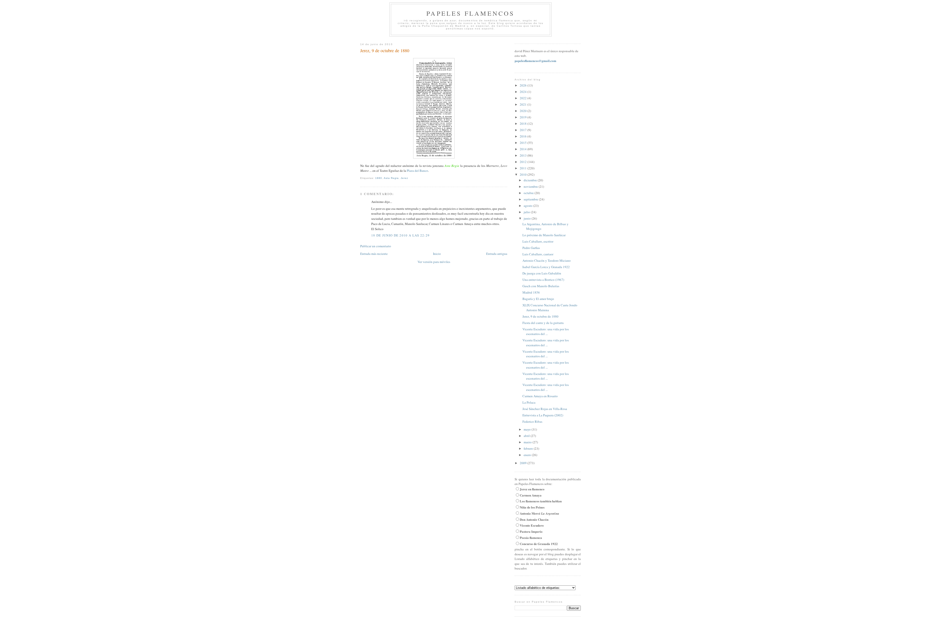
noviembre (531, 186)
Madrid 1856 (531, 292)
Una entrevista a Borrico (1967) (543, 279)
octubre (529, 193)
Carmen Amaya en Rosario (540, 396)
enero (528, 455)
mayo (528, 429)
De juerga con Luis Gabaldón (541, 273)
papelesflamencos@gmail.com (535, 60)
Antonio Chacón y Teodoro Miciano (546, 260)
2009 (523, 463)
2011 (523, 168)
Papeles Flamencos (470, 13)
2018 (523, 123)
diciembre (531, 180)
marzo (528, 442)
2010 (523, 174)
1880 (378, 178)
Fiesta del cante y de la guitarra (543, 323)
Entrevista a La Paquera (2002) (542, 415)
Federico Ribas (532, 421)
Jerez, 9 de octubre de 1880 (384, 50)
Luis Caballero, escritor (537, 241)
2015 (523, 142)
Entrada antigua (496, 253)
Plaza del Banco (417, 170)
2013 (523, 155)
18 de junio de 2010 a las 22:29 (400, 235)
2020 (523, 111)
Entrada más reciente (374, 253)
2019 (523, 117)
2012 (523, 162)
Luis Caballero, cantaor (537, 254)
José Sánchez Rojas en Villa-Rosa (544, 409)
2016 (523, 136)
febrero (529, 448)
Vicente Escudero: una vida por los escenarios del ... (545, 331)
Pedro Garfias (531, 248)
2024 (523, 91)
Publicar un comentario (375, 246)
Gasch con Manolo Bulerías (540, 286)
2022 (523, 98)
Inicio (437, 253)
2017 (523, 130)
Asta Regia (391, 178)
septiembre (531, 199)
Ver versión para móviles (434, 262)
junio (528, 218)
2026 (523, 85)
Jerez (404, 178)
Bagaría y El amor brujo (538, 299)
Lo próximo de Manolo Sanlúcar (544, 235)
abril (527, 436)
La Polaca (528, 402)
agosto (528, 205)
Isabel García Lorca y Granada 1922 (546, 267)
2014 (523, 149)
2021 (523, 104)
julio (527, 212)
